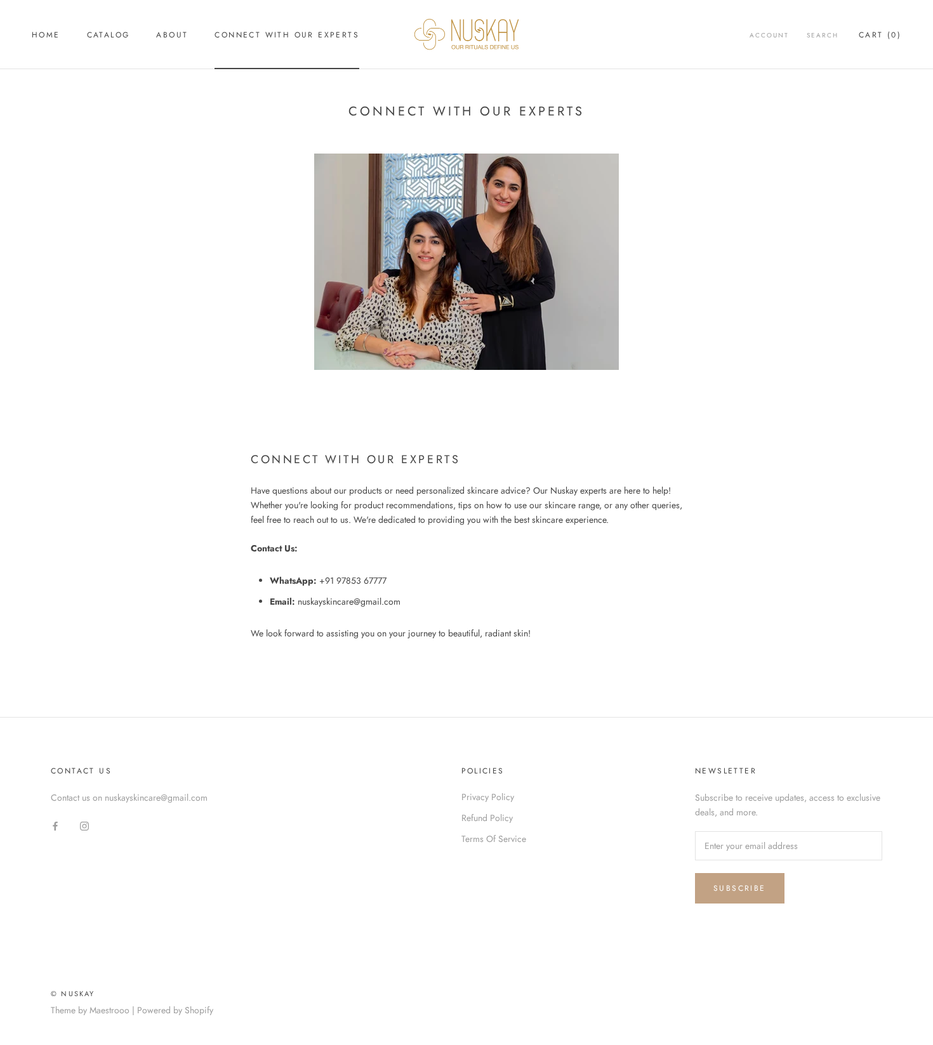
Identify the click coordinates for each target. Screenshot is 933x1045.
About (172, 35)
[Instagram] (84, 825)
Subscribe (739, 888)
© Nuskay (73, 994)
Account (769, 35)
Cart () (880, 35)
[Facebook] (55, 825)
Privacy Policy (487, 797)
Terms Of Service (493, 838)
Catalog (108, 35)
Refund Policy (487, 818)
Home (46, 35)
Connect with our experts (287, 35)
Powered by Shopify (175, 1010)
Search (822, 35)
